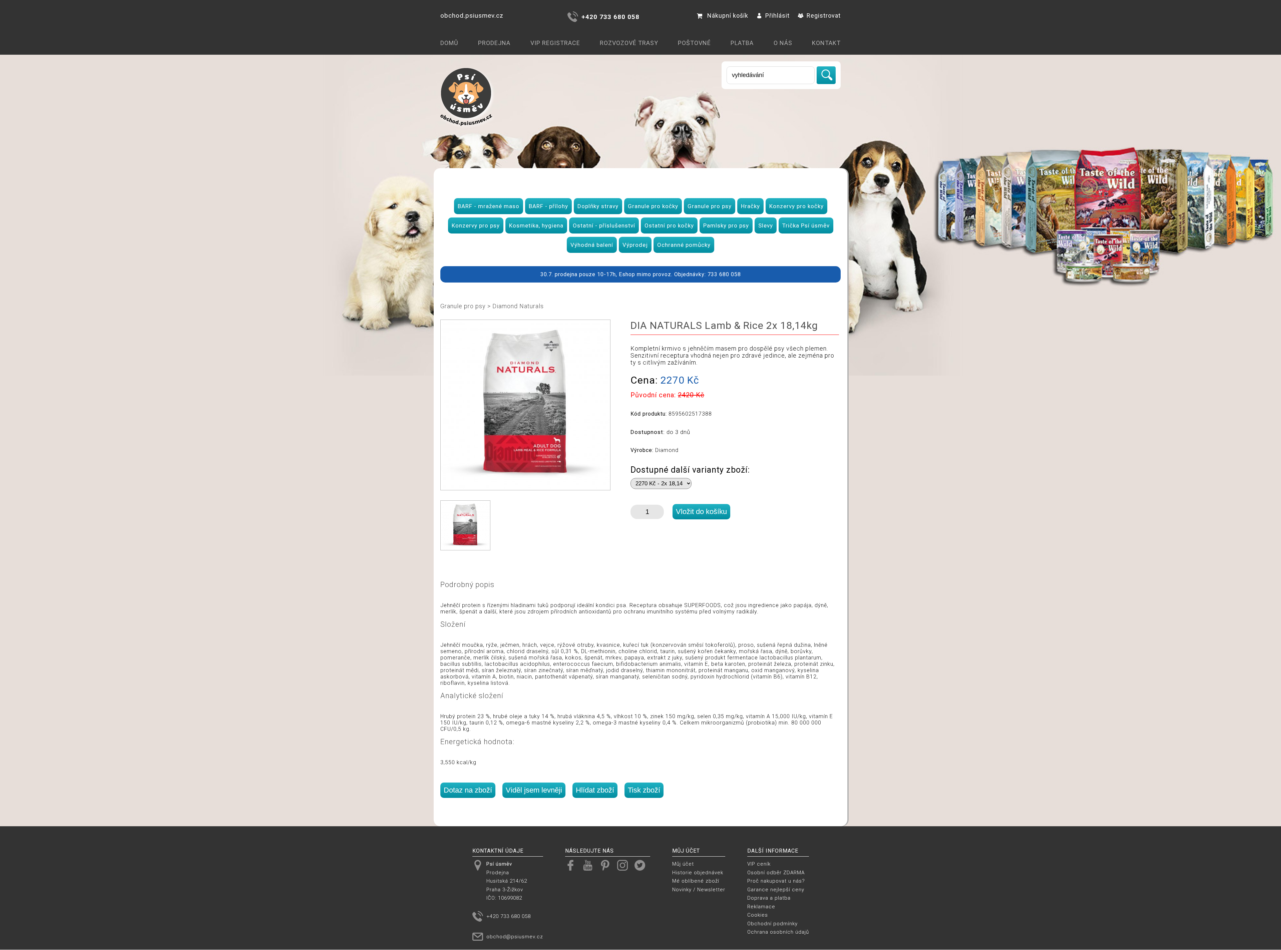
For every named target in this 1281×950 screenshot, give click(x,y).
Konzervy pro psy (476, 225)
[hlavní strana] (466, 130)
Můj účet (683, 864)
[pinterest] (607, 865)
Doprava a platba (769, 898)
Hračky (750, 206)
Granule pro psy (710, 206)
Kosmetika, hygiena (536, 225)
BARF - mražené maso (488, 206)
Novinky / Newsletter (698, 890)
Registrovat (824, 15)
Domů (449, 42)
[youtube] (590, 865)
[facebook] (573, 865)
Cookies (757, 915)
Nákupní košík (727, 15)
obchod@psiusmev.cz (514, 937)
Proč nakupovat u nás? (776, 881)
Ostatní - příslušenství (604, 225)
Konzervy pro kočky (796, 206)
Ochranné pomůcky (684, 245)
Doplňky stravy (597, 206)
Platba (742, 42)
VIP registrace (555, 42)
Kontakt (826, 42)
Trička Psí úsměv (806, 225)
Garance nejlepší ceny (775, 890)
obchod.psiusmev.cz (471, 15)
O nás (783, 42)
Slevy (765, 225)
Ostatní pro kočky (669, 225)
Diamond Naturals (518, 306)
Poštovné (694, 42)
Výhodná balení (591, 245)
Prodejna (494, 42)
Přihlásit (777, 15)
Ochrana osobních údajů (778, 932)
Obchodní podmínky (772, 924)
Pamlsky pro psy (726, 225)
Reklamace (761, 907)
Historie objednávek (697, 873)
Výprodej (635, 245)
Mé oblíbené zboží (695, 881)
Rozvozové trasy (629, 42)
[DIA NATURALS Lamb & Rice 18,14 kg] (525, 487)
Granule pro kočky (653, 206)
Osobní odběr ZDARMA (776, 873)
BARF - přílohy (548, 206)
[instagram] (625, 865)
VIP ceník (759, 864)
